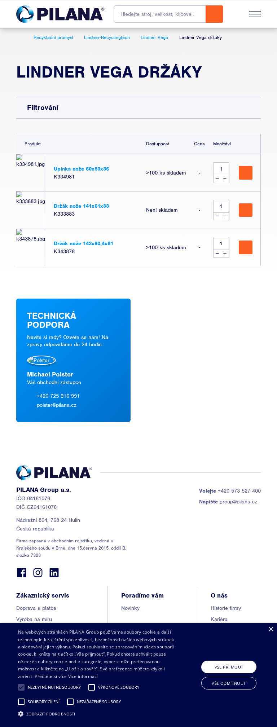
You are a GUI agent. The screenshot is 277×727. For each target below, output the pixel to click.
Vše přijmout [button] (229, 667)
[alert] (138, 675)
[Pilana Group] (60, 14)
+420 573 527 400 (230, 491)
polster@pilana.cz (56, 405)
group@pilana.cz (228, 501)
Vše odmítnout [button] (229, 683)
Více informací (83, 676)
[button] (21, 687)
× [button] (270, 629)
